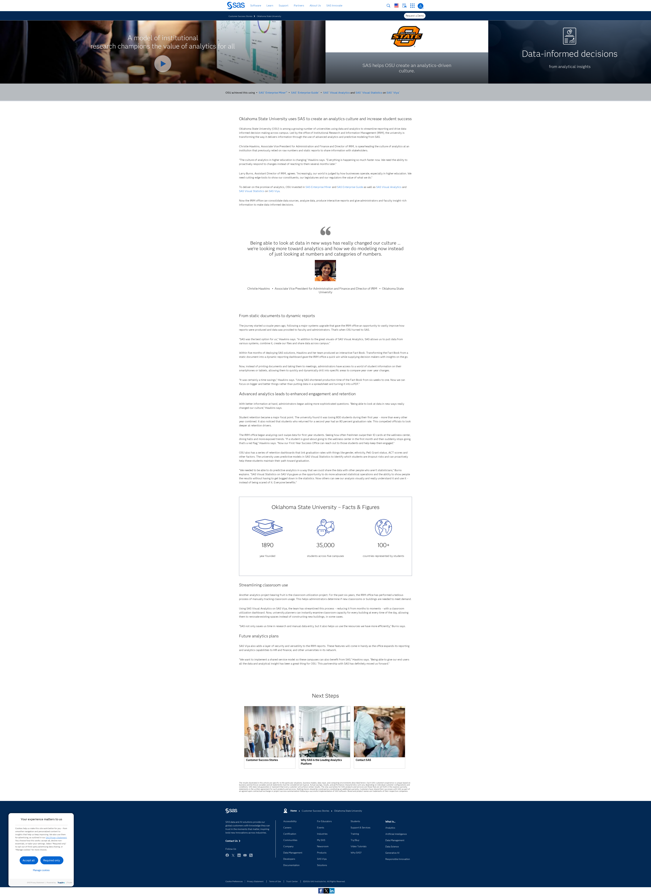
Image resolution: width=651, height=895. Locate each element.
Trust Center (292, 881)
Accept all (29, 860)
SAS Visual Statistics (369, 92)
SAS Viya (393, 92)
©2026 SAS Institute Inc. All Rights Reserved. (324, 881)
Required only (51, 860)
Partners (299, 5)
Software (255, 5)
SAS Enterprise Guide (305, 92)
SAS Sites (412, 6)
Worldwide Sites (396, 5)
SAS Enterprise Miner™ (273, 92)
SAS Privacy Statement (56, 837)
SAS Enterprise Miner (318, 187)
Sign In (420, 6)
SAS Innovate (334, 5)
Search (388, 6)
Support (283, 5)
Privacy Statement (255, 881)
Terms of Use (275, 881)
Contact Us (404, 6)
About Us (315, 5)
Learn (270, 5)
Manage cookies (41, 870)
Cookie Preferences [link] (234, 881)
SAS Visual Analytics (336, 92)
